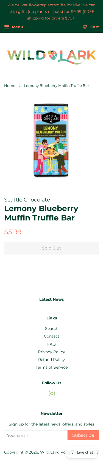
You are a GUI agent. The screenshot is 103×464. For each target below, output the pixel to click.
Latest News (51, 299)
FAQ (51, 344)
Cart (94, 27)
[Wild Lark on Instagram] (52, 394)
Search (51, 328)
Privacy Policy (51, 351)
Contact (51, 336)
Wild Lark (49, 452)
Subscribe (83, 435)
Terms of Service (52, 367)
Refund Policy (51, 359)
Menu (17, 27)
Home (9, 86)
